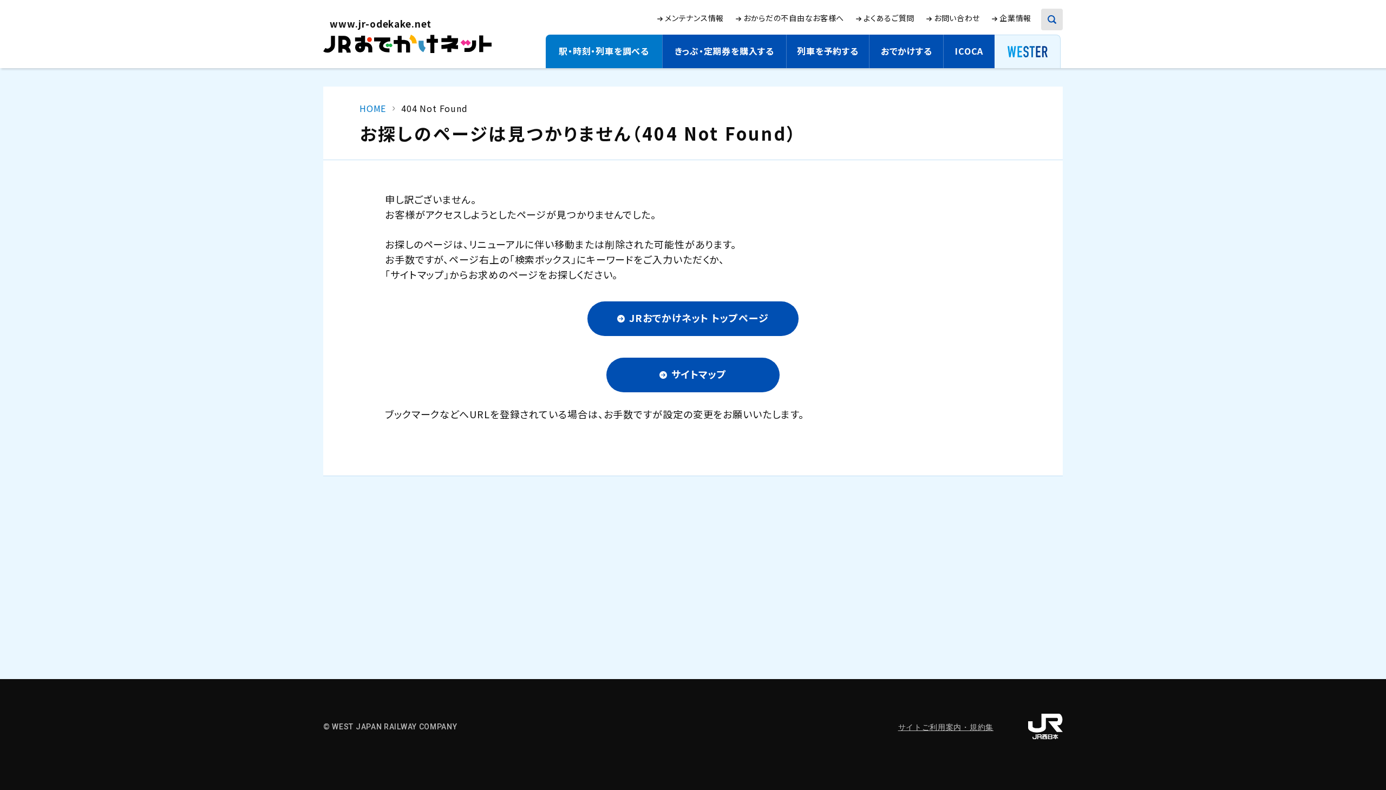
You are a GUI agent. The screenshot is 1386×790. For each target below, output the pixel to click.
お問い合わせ (957, 17)
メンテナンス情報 (694, 18)
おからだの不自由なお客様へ (793, 17)
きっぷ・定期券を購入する (724, 50)
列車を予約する (828, 50)
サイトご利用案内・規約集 (945, 727)
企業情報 (1015, 18)
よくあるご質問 (889, 18)
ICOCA (969, 50)
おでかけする (906, 50)
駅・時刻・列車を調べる (604, 50)
